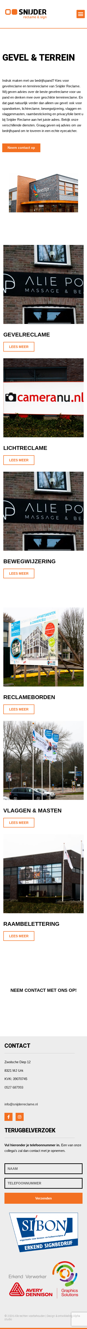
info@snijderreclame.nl (21, 1104)
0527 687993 (13, 1087)
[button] (81, 14)
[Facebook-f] (8, 1117)
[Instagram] (20, 1117)
